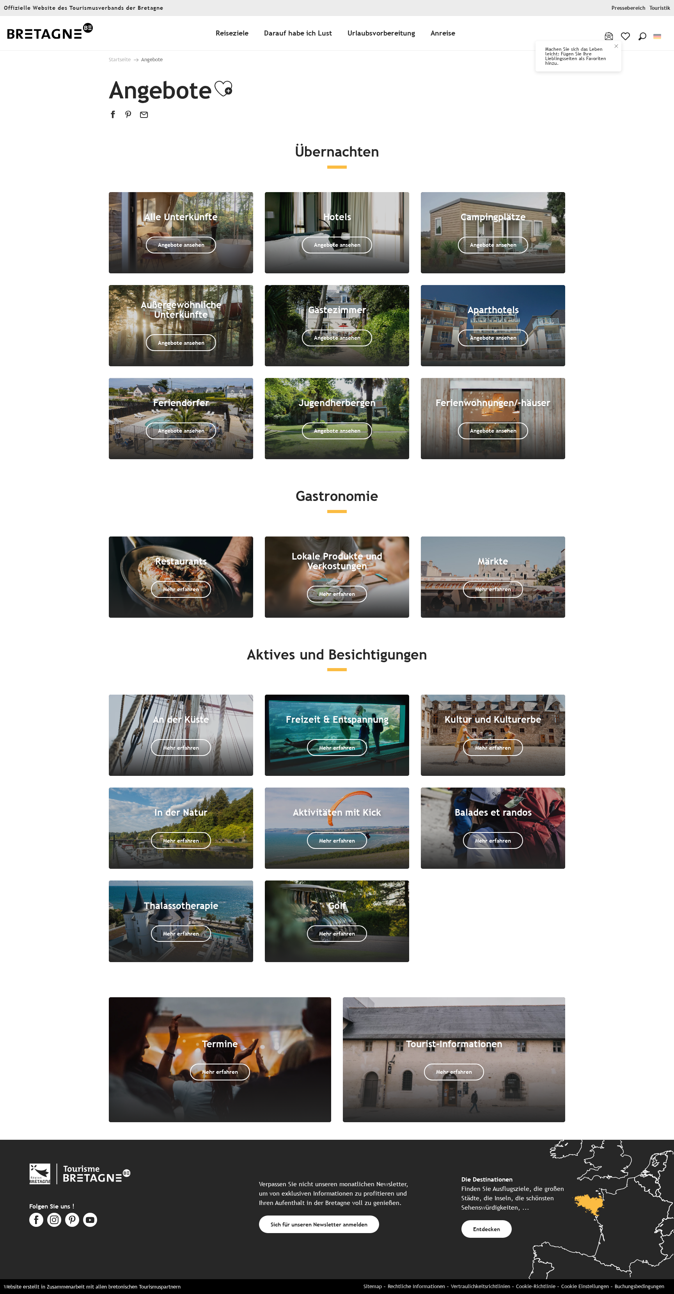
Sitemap (373, 1286)
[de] (657, 36)
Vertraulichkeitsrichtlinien (480, 1286)
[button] (642, 36)
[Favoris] (626, 36)
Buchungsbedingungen (639, 1286)
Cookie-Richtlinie (535, 1286)
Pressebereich (629, 8)
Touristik (659, 8)
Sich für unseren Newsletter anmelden (319, 1224)
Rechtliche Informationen (416, 1286)
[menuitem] (50, 33)
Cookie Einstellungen (585, 1286)
